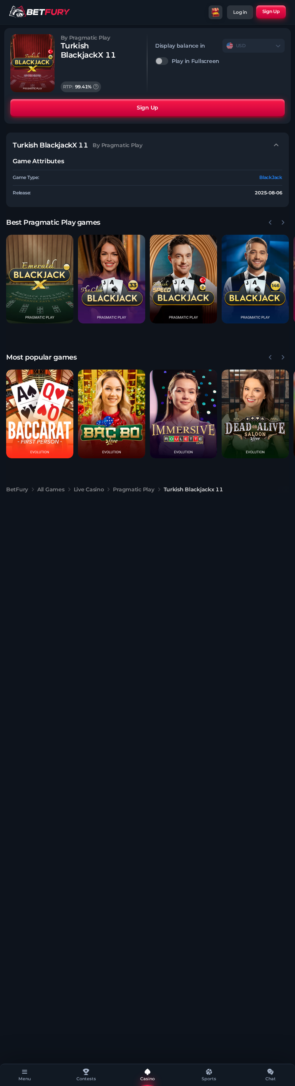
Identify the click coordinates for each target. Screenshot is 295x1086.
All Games (50, 489)
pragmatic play (133, 489)
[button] (39, 279)
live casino (89, 489)
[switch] (220, 61)
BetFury (17, 489)
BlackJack (270, 177)
